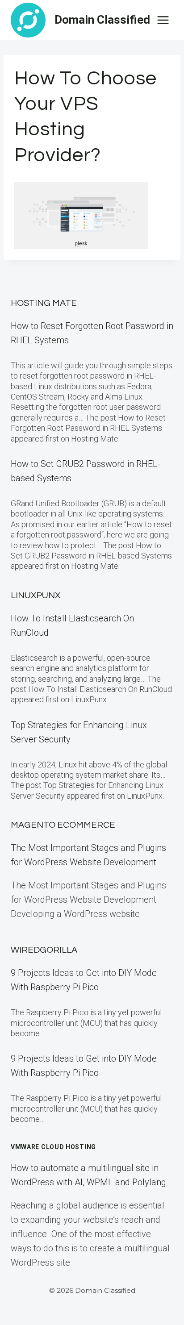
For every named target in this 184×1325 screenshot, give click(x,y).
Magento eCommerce (63, 825)
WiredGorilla (44, 950)
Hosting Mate (44, 303)
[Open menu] (162, 20)
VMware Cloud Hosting (53, 1146)
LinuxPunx (35, 595)
